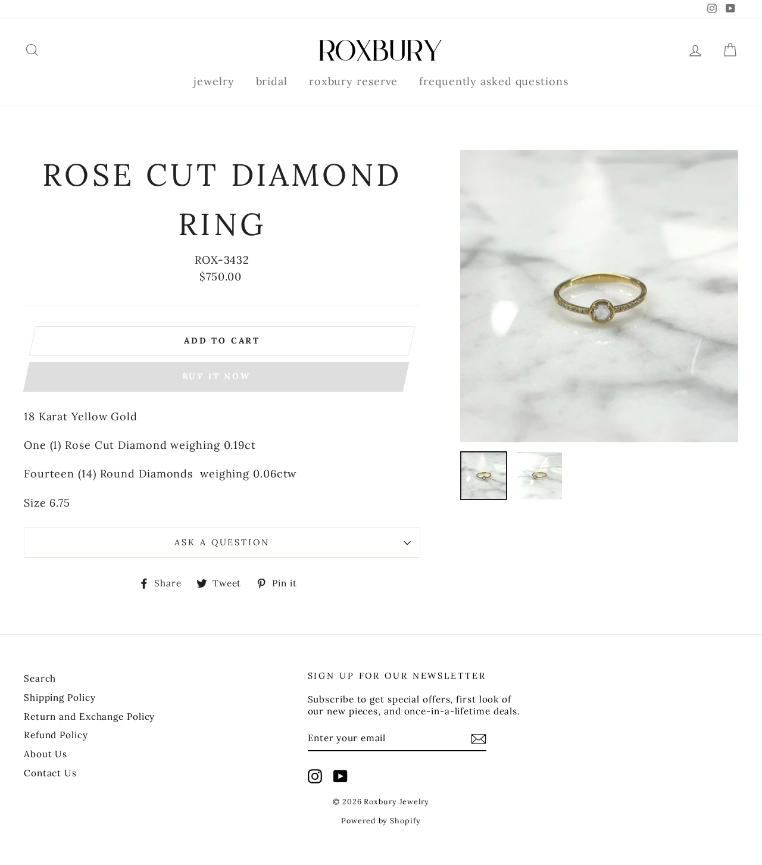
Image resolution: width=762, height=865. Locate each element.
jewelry (213, 81)
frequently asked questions (493, 81)
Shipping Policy (60, 697)
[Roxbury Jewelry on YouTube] (340, 776)
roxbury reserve (353, 81)
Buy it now (216, 376)
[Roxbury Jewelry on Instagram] (315, 776)
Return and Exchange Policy (89, 716)
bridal (272, 81)
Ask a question (221, 542)
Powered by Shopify (380, 820)
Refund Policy (56, 735)
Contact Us (50, 773)
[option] (599, 296)
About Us (45, 754)
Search (40, 678)
